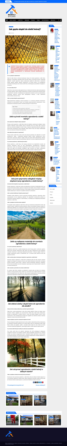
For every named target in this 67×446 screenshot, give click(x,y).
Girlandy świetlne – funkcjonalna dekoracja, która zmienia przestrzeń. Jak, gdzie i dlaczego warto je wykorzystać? (57, 73)
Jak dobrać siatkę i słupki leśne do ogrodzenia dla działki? (22, 112)
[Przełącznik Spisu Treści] (38, 107)
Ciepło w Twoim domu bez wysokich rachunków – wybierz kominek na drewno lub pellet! (57, 90)
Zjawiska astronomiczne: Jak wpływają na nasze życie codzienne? (56, 161)
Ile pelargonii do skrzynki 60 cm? (16, 385)
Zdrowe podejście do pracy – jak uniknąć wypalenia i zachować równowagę (57, 104)
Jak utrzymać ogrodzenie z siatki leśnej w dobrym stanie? (22, 113)
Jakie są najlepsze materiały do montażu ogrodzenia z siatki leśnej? (24, 110)
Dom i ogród (13, 20)
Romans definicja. (40, 385)
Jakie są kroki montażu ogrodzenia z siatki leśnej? (21, 108)
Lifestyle (20, 20)
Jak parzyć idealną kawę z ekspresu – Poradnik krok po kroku (58, 119)
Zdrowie (27, 20)
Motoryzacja (45, 20)
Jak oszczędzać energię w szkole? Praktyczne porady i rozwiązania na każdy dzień (57, 148)
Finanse (33, 20)
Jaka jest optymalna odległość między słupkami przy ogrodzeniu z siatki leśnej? (26, 109)
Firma (38, 20)
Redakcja (53, 20)
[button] (58, 20)
